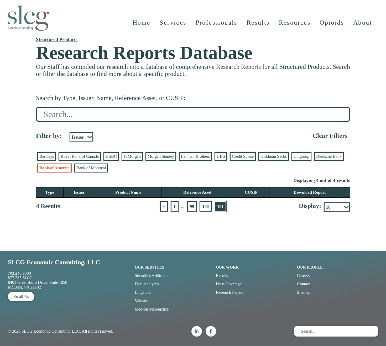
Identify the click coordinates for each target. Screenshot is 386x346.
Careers (303, 275)
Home (142, 22)
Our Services (149, 267)
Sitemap (303, 292)
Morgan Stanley (161, 156)
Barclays (46, 156)
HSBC (111, 156)
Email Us (21, 296)
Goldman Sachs (273, 156)
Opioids (332, 22)
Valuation (142, 300)
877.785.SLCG (20, 278)
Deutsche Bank (329, 156)
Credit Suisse (243, 156)
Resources (295, 22)
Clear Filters (330, 135)
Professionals (216, 22)
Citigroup (301, 156)
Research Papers (229, 292)
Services (173, 22)
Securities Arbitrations (153, 275)
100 (205, 206)
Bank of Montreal (91, 168)
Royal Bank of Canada (80, 156)
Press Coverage (229, 284)
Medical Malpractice (152, 309)
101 (220, 206)
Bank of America (54, 168)
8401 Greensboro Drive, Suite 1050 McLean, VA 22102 (37, 284)
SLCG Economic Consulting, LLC (54, 262)
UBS (221, 156)
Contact (303, 284)
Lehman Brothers (195, 156)
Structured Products (56, 39)
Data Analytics (147, 284)
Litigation (143, 292)
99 (192, 206)
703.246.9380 (19, 273)
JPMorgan (132, 156)
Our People (310, 267)
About (362, 22)
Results (258, 22)
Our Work (227, 267)
